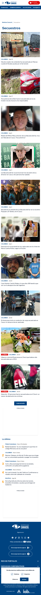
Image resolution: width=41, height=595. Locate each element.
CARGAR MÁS (20, 403)
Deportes (27, 574)
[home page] (16, 2)
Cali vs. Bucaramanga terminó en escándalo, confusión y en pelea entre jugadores (19, 465)
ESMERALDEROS (15, 7)
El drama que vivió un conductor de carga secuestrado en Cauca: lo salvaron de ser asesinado (19, 321)
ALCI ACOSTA (27, 7)
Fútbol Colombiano (10, 444)
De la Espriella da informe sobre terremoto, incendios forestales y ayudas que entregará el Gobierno (20, 483)
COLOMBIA (4, 59)
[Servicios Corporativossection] (38, 566)
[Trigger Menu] (3, 2)
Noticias (16, 574)
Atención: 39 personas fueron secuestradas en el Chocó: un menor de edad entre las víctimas (20, 395)
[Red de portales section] (38, 561)
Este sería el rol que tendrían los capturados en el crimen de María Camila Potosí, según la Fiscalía (20, 247)
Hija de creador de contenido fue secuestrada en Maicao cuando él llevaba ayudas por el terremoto (19, 63)
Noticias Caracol (7, 22)
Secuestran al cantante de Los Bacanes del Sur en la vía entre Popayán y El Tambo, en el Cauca (20, 210)
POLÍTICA (8, 478)
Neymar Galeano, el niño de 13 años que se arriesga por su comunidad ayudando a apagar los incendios (21, 456)
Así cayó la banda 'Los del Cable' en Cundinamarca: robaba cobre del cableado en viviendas (21, 473)
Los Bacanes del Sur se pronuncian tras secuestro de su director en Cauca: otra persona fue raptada (18, 173)
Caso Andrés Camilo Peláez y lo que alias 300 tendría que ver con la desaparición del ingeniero (19, 284)
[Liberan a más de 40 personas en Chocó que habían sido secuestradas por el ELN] (20, 340)
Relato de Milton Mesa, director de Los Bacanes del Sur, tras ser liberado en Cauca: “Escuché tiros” (20, 136)
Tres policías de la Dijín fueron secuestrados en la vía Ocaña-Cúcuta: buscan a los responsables (18, 99)
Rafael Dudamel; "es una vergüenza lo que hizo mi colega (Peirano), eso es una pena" (21, 447)
